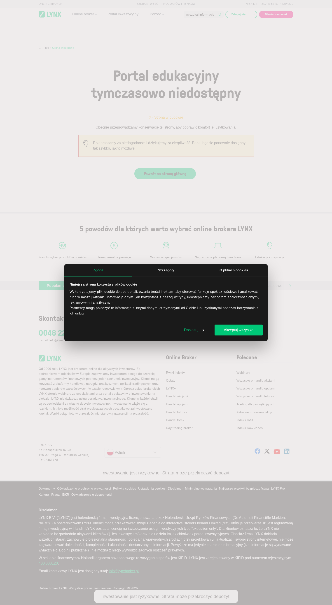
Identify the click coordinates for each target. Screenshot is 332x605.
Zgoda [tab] (98, 270)
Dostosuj (191, 330)
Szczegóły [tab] (166, 270)
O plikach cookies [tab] (234, 270)
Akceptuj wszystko (238, 330)
